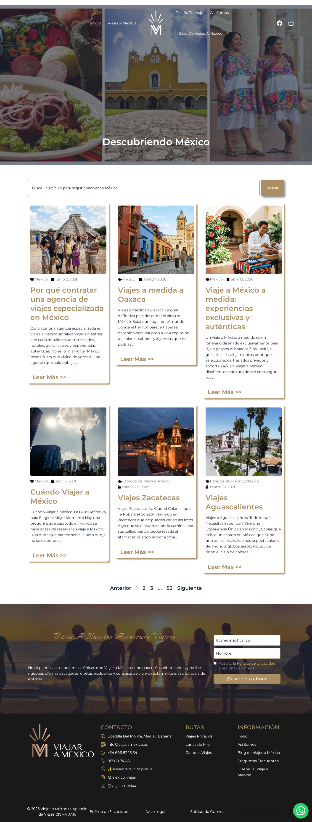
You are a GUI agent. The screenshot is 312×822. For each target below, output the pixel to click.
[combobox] (143, 180)
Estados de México (139, 471)
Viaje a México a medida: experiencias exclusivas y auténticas (236, 298)
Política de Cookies (207, 804)
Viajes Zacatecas (149, 487)
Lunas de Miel (198, 737)
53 (169, 578)
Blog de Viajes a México (200, 26)
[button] (156, 818)
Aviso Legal (155, 804)
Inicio (96, 16)
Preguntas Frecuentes (258, 753)
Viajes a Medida (122, 16)
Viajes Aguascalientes (234, 492)
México (41, 269)
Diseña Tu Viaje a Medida (253, 765)
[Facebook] (279, 15)
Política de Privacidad (109, 804)
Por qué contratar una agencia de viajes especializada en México (67, 294)
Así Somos (247, 737)
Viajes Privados (198, 729)
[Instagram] (291, 15)
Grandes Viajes (198, 745)
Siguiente (189, 578)
